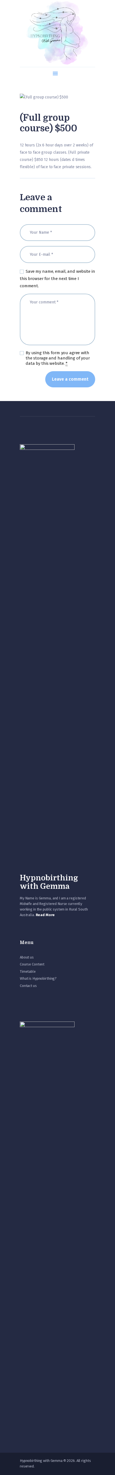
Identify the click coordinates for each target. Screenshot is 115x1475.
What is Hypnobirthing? (38, 978)
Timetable (28, 971)
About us (27, 957)
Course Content (32, 964)
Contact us (28, 986)
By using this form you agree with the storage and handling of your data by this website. (58, 358)
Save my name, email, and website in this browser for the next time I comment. (57, 278)
